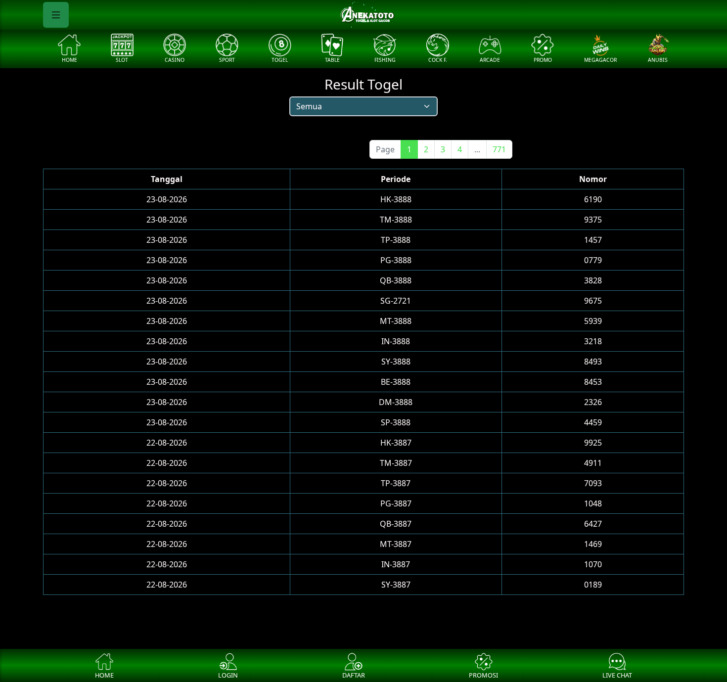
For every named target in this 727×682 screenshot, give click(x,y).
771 (499, 149)
